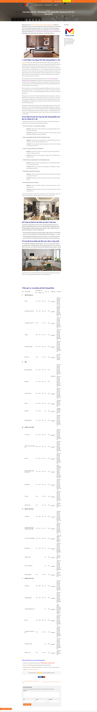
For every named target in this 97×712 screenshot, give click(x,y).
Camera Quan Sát (38, 5)
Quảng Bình (24, 62)
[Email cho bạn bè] (42, 677)
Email (37, 699)
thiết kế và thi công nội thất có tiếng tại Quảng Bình (42, 24)
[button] (37, 672)
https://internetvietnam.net (32, 669)
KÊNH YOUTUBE (66, 1)
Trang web (50, 699)
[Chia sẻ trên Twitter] (40, 677)
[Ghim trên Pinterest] (44, 677)
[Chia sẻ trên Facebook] (39, 677)
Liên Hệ (56, 5)
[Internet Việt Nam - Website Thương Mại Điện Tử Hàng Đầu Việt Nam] (27, 5)
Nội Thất (48, 10)
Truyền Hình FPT (48, 5)
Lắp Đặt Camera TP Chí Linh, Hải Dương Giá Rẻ (50, 681)
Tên (24, 699)
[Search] (73, 1)
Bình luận (25, 690)
